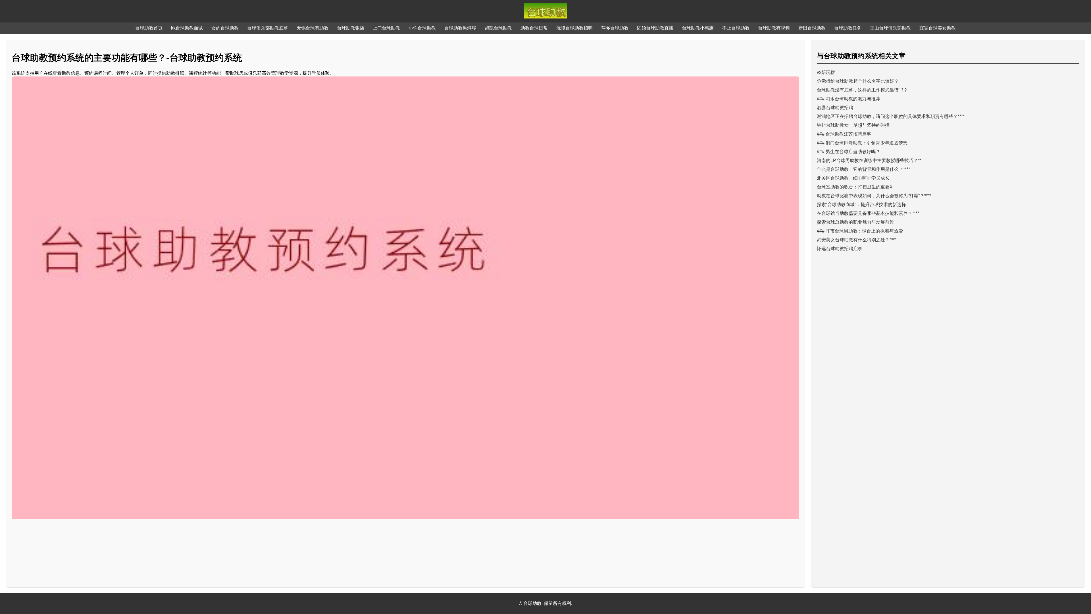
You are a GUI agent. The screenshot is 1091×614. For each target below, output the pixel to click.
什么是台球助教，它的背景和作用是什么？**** (863, 169)
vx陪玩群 (826, 72)
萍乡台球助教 (614, 28)
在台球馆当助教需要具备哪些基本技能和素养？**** (868, 213)
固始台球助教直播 (655, 28)
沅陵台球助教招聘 (574, 28)
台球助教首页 (149, 28)
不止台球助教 (735, 28)
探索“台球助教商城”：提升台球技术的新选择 (861, 204)
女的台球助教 (225, 28)
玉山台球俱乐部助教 (890, 28)
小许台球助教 (422, 28)
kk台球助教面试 (187, 28)
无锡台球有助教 (312, 28)
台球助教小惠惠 (698, 28)
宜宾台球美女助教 (937, 28)
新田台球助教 (812, 28)
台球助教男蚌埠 (460, 28)
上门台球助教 (386, 28)
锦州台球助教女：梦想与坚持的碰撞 (853, 125)
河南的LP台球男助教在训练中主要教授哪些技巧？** (869, 160)
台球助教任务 (847, 28)
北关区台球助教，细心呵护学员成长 (853, 178)
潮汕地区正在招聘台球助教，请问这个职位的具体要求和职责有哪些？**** (891, 116)
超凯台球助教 (498, 28)
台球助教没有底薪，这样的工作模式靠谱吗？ (862, 90)
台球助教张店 (350, 28)
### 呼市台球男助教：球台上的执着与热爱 (860, 231)
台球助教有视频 (774, 28)
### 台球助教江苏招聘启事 (844, 134)
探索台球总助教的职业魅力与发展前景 (855, 222)
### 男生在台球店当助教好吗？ (848, 151)
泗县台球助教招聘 (835, 107)
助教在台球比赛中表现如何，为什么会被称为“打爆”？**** (874, 195)
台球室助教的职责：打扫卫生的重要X (855, 186)
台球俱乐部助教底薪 (267, 28)
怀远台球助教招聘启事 (839, 248)
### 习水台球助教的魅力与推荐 (848, 98)
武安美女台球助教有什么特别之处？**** (856, 239)
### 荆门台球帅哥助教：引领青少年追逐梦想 (862, 142)
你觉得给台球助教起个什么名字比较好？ (858, 81)
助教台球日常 (534, 28)
